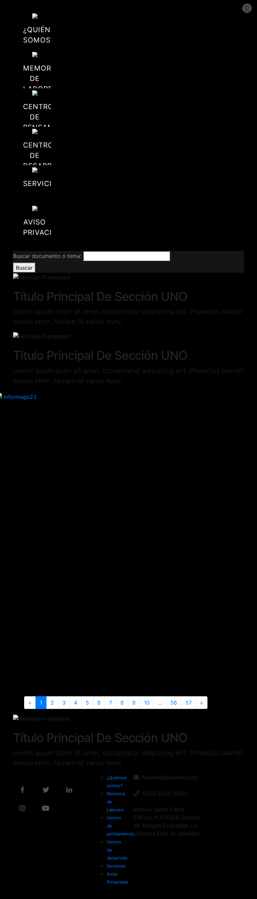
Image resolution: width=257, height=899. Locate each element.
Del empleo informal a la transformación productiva (76, 498)
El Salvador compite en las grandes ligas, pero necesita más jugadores (181, 508)
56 (173, 702)
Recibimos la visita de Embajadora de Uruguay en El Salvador (127, 657)
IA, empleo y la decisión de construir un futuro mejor (180, 648)
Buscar (24, 267)
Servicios (116, 866)
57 (188, 702)
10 (147, 702)
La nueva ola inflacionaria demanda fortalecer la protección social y (127, 508)
